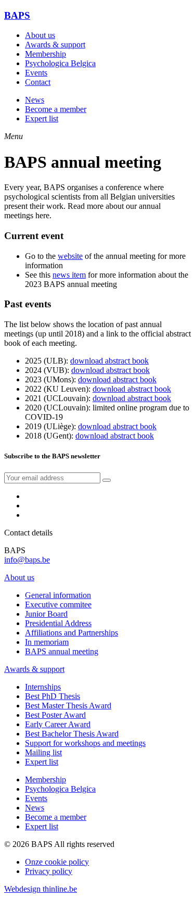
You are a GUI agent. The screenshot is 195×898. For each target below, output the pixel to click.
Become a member (55, 109)
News (34, 99)
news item (69, 274)
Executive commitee (58, 604)
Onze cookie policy (57, 861)
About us (40, 35)
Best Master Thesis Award (68, 705)
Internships (43, 686)
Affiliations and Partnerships (71, 632)
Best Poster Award (55, 714)
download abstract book (109, 360)
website (70, 256)
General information (58, 595)
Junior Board (46, 613)
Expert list (41, 118)
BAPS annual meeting (61, 651)
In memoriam (47, 642)
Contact (37, 82)
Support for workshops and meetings (85, 743)
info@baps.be (27, 559)
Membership (45, 53)
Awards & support (55, 44)
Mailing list (43, 752)
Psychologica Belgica (60, 63)
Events (36, 72)
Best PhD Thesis (52, 696)
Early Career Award (57, 724)
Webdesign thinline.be (40, 888)
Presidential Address (58, 623)
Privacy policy (48, 871)
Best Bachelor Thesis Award (72, 733)
